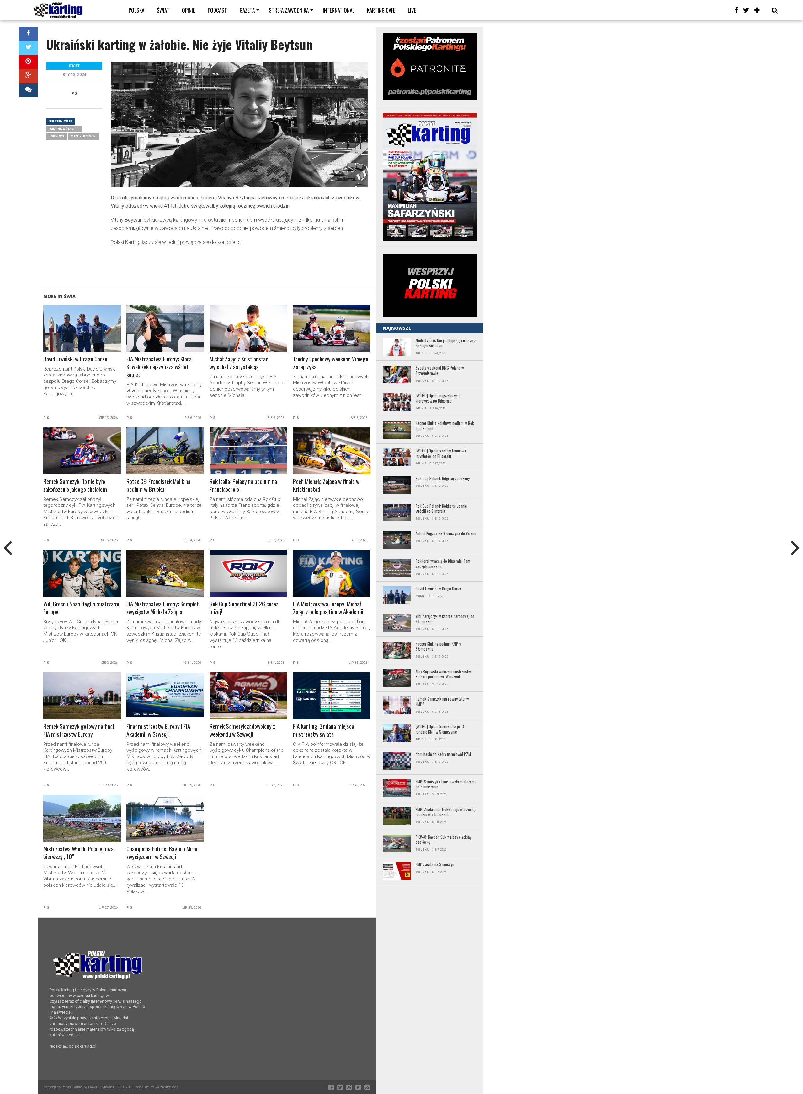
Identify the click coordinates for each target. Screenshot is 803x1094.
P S (74, 93)
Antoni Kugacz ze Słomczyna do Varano (446, 533)
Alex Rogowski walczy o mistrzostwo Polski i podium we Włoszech (444, 674)
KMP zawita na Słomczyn (435, 864)
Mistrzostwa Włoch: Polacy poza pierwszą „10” (78, 853)
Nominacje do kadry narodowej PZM (443, 754)
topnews (56, 136)
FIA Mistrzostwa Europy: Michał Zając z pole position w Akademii (328, 608)
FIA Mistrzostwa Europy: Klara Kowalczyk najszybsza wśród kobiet (159, 367)
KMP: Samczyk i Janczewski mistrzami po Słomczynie (446, 784)
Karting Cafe (381, 10)
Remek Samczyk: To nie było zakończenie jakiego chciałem (75, 485)
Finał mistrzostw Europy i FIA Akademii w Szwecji (158, 730)
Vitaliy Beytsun (83, 136)
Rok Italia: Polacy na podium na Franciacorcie (243, 485)
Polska (136, 10)
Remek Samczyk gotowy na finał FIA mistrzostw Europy (78, 730)
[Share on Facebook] (28, 34)
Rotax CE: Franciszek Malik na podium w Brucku (158, 485)
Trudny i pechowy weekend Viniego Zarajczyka (330, 363)
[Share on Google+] (28, 76)
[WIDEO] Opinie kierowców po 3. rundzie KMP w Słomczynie (440, 729)
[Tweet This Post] (28, 48)
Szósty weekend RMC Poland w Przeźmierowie (440, 371)
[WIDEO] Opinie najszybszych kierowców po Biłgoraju (438, 398)
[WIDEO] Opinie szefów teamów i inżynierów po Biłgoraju (441, 453)
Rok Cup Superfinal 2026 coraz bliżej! (244, 608)
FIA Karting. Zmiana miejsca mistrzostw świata (323, 730)
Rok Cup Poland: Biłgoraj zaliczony (443, 478)
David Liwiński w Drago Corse (75, 359)
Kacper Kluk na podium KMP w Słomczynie (439, 647)
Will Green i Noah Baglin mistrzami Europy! (81, 608)
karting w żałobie (63, 129)
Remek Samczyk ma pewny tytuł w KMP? (442, 701)
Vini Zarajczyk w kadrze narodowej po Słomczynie (445, 619)
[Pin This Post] (28, 62)
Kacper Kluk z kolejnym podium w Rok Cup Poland (445, 426)
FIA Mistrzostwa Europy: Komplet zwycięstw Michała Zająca (162, 608)
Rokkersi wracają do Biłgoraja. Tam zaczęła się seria (443, 564)
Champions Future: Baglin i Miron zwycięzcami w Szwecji (162, 853)
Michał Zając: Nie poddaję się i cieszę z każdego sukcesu (446, 343)
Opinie (188, 10)
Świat (163, 10)
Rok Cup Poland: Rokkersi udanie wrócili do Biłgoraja (441, 509)
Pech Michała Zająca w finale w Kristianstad (326, 485)
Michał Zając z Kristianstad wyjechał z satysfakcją (239, 363)
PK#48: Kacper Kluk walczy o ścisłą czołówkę (443, 840)
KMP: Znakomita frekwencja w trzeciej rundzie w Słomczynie (446, 812)
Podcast (217, 10)
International (338, 10)
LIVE (412, 10)
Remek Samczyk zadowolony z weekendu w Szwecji (242, 730)
